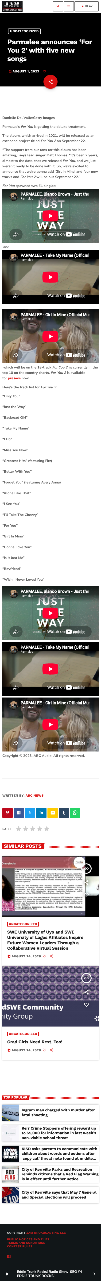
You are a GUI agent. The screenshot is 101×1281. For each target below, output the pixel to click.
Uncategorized (24, 31)
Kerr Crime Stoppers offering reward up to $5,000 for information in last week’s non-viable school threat (59, 1133)
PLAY (87, 6)
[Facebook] (9, 1257)
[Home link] (12, 6)
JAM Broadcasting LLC (46, 1233)
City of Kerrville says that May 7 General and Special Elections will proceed (59, 1194)
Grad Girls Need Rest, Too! (34, 1042)
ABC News (35, 796)
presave (14, 378)
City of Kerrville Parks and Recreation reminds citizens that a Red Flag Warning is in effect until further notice (60, 1174)
